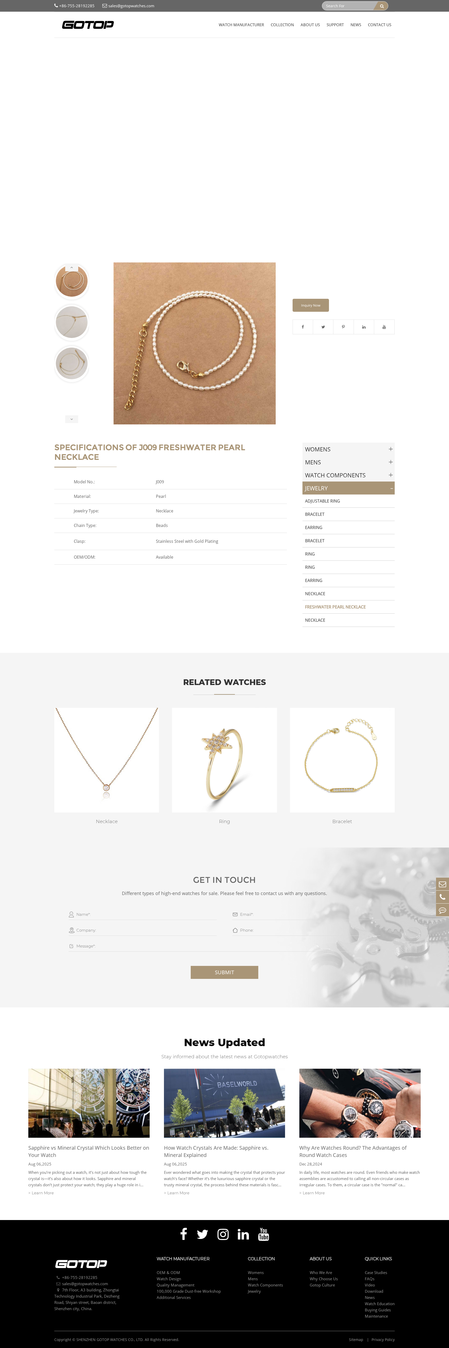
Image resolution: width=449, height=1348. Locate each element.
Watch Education (380, 1303)
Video (370, 1285)
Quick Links (378, 1259)
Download (374, 1291)
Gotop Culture (322, 1285)
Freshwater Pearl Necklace (133, 46)
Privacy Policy (383, 1339)
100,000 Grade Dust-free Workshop (189, 1291)
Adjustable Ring (322, 501)
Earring (313, 527)
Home (59, 46)
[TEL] (442, 897)
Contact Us (379, 24)
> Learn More (41, 1192)
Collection (282, 24)
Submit (224, 972)
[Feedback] (442, 910)
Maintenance (376, 1316)
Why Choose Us (324, 1278)
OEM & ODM (168, 1272)
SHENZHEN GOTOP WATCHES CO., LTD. (110, 1339)
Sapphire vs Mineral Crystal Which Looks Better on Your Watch (88, 1151)
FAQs (369, 1278)
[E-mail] (442, 884)
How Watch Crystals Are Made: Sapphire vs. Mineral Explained (216, 1151)
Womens (318, 449)
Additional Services (174, 1297)
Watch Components (335, 475)
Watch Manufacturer (241, 24)
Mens (313, 462)
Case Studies (376, 1272)
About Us (310, 24)
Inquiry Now (310, 305)
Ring (310, 554)
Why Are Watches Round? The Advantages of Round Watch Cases (353, 1151)
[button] (71, 267)
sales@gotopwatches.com (131, 5)
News (356, 24)
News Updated (224, 1042)
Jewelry (98, 46)
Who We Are (321, 1272)
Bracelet (315, 514)
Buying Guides (378, 1309)
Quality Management (175, 1285)
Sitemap (356, 1339)
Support (335, 24)
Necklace (315, 594)
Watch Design (169, 1278)
